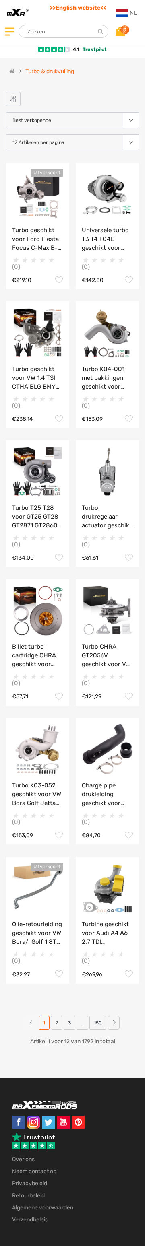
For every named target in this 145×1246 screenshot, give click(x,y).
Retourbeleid (28, 1195)
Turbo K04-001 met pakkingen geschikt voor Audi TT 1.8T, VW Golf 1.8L (105, 378)
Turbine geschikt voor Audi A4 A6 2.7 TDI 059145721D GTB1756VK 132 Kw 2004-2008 (105, 933)
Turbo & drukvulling (49, 71)
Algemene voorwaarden (42, 1207)
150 (98, 1023)
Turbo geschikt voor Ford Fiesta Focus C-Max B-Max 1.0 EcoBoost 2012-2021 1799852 (37, 239)
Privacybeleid (29, 1183)
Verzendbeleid (30, 1219)
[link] (114, 1023)
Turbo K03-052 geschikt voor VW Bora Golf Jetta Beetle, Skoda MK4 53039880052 (36, 794)
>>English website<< (78, 7)
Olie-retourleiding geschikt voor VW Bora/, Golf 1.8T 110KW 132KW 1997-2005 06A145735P (37, 933)
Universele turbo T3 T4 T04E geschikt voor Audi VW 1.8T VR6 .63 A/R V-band (107, 239)
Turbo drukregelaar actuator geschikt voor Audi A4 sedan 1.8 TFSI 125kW (107, 517)
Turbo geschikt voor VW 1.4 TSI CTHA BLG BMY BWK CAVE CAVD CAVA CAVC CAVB (37, 378)
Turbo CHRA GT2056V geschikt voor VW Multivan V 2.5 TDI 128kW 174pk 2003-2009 (107, 656)
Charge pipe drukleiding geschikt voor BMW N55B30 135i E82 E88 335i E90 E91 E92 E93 (107, 794)
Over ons (23, 1159)
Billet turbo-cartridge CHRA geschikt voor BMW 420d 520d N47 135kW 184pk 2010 (36, 656)
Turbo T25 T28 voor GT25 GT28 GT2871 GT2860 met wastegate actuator (35, 517)
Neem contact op (34, 1171)
